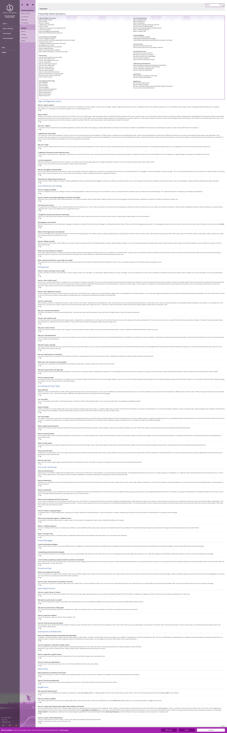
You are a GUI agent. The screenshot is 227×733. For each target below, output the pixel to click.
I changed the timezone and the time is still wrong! (52, 43)
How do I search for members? (141, 58)
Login (3, 47)
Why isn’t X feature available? (140, 84)
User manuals (24, 23)
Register (4, 52)
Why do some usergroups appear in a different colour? (147, 28)
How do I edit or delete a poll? (47, 65)
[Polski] (9, 725)
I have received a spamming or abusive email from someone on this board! (152, 40)
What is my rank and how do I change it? (49, 50)
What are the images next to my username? (50, 46)
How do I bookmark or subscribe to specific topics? (146, 67)
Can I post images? (44, 87)
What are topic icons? (44, 95)
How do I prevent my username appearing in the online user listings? (57, 40)
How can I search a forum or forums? (143, 53)
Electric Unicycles (8, 28)
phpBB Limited (88, 693)
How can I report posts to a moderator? (49, 72)
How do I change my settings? (47, 38)
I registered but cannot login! (46, 25)
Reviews (23, 40)
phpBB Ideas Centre (119, 700)
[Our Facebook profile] (27, 5)
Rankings (23, 34)
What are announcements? (46, 90)
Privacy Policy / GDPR (6, 717)
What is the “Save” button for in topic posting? (51, 73)
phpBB (221, 224)
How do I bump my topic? (46, 77)
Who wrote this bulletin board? (141, 83)
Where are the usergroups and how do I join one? (146, 25)
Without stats (168, 730)
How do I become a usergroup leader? (143, 26)
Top (40, 110)
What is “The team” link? (139, 31)
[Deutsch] (16, 725)
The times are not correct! (45, 42)
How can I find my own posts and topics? (144, 59)
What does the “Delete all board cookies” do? (51, 33)
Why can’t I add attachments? (47, 68)
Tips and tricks (24, 16)
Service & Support (8, 38)
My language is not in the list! (46, 45)
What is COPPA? (43, 21)
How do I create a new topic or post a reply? (50, 57)
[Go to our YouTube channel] (32, 5)
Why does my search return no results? (143, 54)
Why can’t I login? (43, 26)
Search (220, 5)
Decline (187, 730)
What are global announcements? (48, 89)
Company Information (6, 722)
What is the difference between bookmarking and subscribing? (149, 65)
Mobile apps (24, 20)
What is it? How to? (25, 13)
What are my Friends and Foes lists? (142, 46)
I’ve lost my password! (45, 29)
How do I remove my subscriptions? (142, 70)
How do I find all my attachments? (142, 77)
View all (23, 31)
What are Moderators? (139, 21)
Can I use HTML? (43, 84)
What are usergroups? (139, 23)
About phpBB (165, 693)
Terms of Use (4, 719)
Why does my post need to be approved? (50, 75)
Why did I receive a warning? (46, 70)
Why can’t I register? (44, 23)
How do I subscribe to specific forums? (143, 68)
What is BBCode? (43, 82)
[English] (3, 725)
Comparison (24, 37)
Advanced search (223, 6)
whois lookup (163, 708)
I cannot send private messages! (141, 37)
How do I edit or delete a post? (47, 59)
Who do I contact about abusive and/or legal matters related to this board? (153, 86)
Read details (64, 730)
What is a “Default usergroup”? (141, 29)
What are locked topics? (45, 94)
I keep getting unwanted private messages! (144, 38)
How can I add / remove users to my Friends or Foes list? (148, 47)
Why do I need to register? (46, 20)
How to (5, 23)
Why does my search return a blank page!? (144, 56)
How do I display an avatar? (46, 48)
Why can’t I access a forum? (46, 67)
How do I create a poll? (45, 62)
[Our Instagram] (22, 5)
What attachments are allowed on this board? (145, 76)
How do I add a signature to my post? (49, 60)
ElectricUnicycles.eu (10, 9)
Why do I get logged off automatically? (49, 31)
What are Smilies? (43, 86)
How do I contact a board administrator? (144, 88)
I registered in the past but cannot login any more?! (52, 28)
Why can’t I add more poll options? (48, 64)
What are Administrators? (140, 20)
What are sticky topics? (45, 92)
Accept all (210, 730)
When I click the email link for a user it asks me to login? (53, 51)
